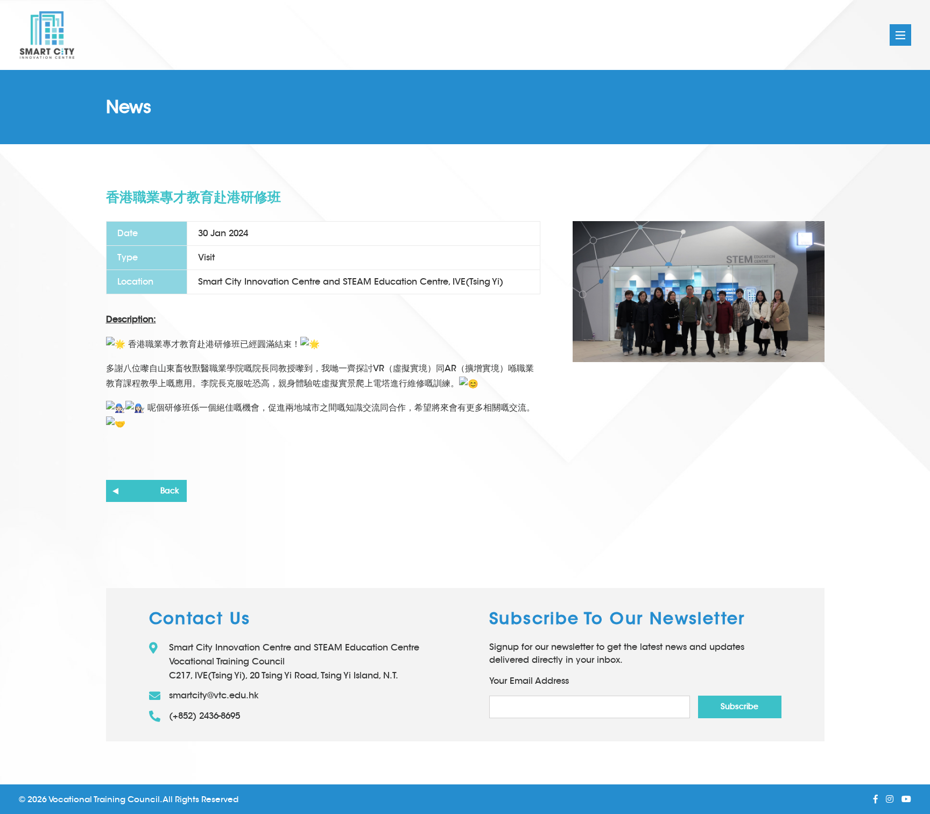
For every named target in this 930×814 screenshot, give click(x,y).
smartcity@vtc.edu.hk (214, 695)
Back (169, 491)
